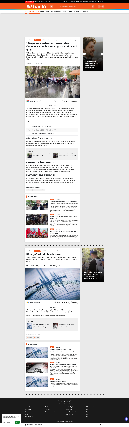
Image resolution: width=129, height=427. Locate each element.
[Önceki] (84, 54)
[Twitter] (64, 402)
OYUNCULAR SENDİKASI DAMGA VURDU (44, 130)
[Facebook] (60, 402)
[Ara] (99, 6)
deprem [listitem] (29, 337)
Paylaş (103, 424)
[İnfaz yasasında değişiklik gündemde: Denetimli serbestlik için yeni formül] (93, 54)
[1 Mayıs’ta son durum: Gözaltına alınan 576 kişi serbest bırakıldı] (65, 155)
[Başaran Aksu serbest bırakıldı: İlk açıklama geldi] (39, 155)
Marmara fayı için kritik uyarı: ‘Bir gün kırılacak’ (63, 364)
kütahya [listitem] (36, 337)
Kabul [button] (17, 422)
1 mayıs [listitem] (29, 189)
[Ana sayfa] (26, 11)
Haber (52, 199)
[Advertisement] (64, 25)
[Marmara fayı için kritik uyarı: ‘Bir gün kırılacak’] (65, 326)
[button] (102, 6)
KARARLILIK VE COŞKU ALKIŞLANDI (42, 133)
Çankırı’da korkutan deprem (58, 381)
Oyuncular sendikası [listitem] (39, 189)
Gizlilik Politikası (6, 422)
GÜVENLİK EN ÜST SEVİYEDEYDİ (41, 126)
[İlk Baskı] (37, 6)
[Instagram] (69, 402)
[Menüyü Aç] (51, 6)
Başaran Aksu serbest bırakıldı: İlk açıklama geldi (64, 201)
